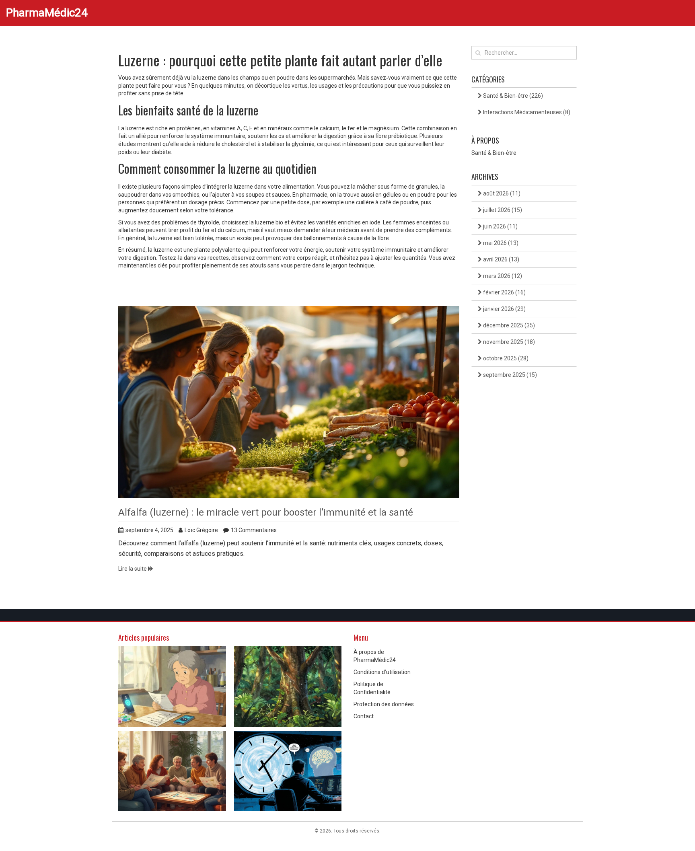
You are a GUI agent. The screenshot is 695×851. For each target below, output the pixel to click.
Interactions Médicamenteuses (526, 112)
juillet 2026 (502, 210)
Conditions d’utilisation (382, 672)
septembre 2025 (509, 375)
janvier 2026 (504, 309)
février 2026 (504, 292)
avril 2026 (500, 259)
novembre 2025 (508, 342)
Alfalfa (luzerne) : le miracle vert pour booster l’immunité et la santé (265, 512)
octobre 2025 (505, 358)
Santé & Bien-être (512, 95)
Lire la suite (133, 568)
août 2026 (501, 193)
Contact (364, 716)
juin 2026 (500, 226)
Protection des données (384, 704)
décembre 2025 (508, 325)
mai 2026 (500, 243)
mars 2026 (502, 276)
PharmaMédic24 (47, 12)
